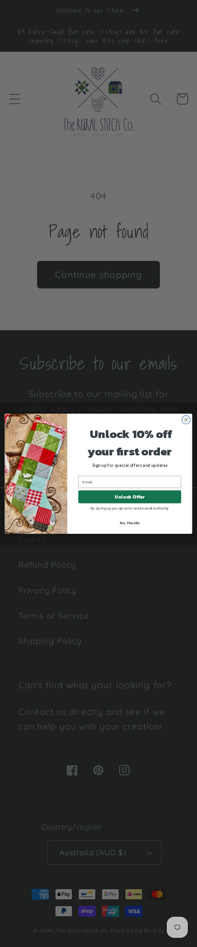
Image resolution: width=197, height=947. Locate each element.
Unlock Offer (130, 496)
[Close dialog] (186, 419)
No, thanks (130, 523)
